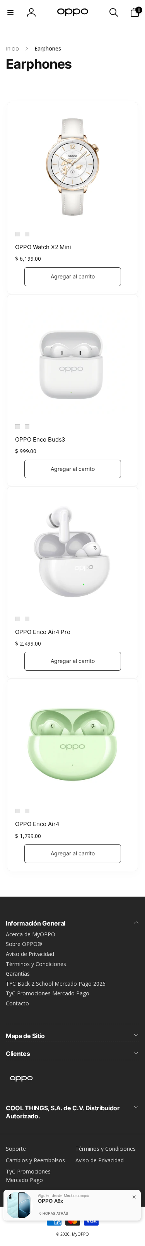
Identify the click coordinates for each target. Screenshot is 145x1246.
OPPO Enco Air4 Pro (42, 632)
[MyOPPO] (21, 1087)
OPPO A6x (50, 1201)
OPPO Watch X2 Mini (43, 247)
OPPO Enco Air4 (37, 824)
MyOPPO (80, 1234)
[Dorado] (17, 234)
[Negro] (27, 234)
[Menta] (17, 811)
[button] (10, 12)
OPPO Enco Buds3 (40, 439)
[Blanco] (17, 426)
